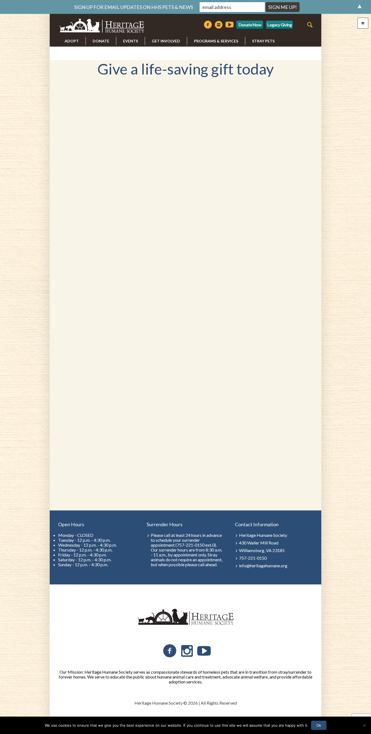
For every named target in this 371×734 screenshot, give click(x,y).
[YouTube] (204, 651)
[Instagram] (219, 25)
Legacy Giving (279, 24)
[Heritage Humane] (185, 617)
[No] (364, 725)
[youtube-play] (229, 25)
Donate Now (249, 24)
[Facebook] (208, 25)
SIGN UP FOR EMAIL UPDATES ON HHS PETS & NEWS (133, 7)
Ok (318, 725)
